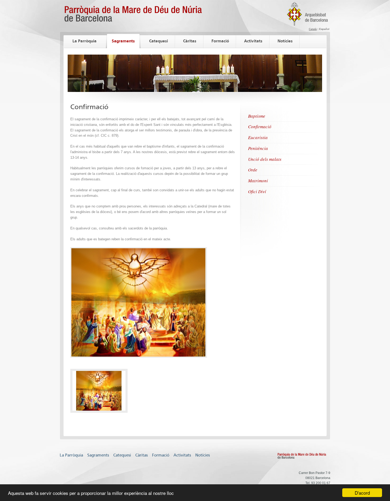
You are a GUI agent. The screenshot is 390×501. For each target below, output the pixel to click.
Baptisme (256, 116)
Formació (220, 40)
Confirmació (259, 126)
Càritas (189, 40)
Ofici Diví (257, 191)
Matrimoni (258, 181)
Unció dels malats (264, 159)
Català (313, 29)
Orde (252, 170)
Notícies (285, 40)
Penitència (258, 148)
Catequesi (158, 40)
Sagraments (123, 40)
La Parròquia (84, 40)
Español (324, 29)
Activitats (253, 40)
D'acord (362, 492)
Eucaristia (258, 137)
